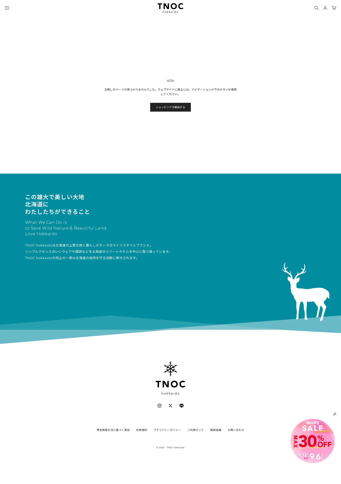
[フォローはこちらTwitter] (170, 405)
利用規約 (141, 430)
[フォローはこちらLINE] (181, 405)
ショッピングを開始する (170, 107)
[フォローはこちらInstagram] (159, 405)
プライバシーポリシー (167, 430)
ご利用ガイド (195, 430)
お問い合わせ (236, 430)
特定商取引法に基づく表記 (113, 430)
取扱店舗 (215, 430)
